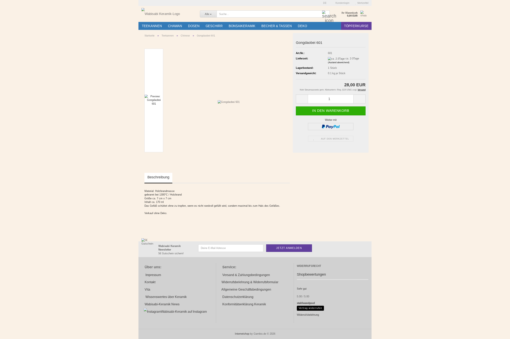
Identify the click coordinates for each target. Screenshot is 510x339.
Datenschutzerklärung (237, 297)
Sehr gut (302, 288)
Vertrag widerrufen (310, 308)
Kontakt (150, 282)
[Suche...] (326, 14)
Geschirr (214, 26)
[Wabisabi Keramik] (167, 14)
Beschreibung (158, 177)
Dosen (194, 26)
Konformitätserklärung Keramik (244, 304)
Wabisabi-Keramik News (162, 304)
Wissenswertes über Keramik (166, 297)
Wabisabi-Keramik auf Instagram (184, 311)
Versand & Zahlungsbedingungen (246, 275)
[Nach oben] (499, 333)
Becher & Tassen (276, 26)
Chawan (175, 26)
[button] (324, 3)
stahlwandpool (306, 303)
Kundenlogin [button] (341, 3)
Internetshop (242, 333)
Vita (147, 289)
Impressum (153, 275)
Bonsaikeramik (242, 26)
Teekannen (152, 26)
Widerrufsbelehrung (308, 314)
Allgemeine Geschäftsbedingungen (246, 289)
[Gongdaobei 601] (229, 100)
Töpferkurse (356, 26)
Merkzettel (362, 3)
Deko (302, 26)
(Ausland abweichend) (338, 62)
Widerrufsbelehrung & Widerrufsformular (250, 282)
